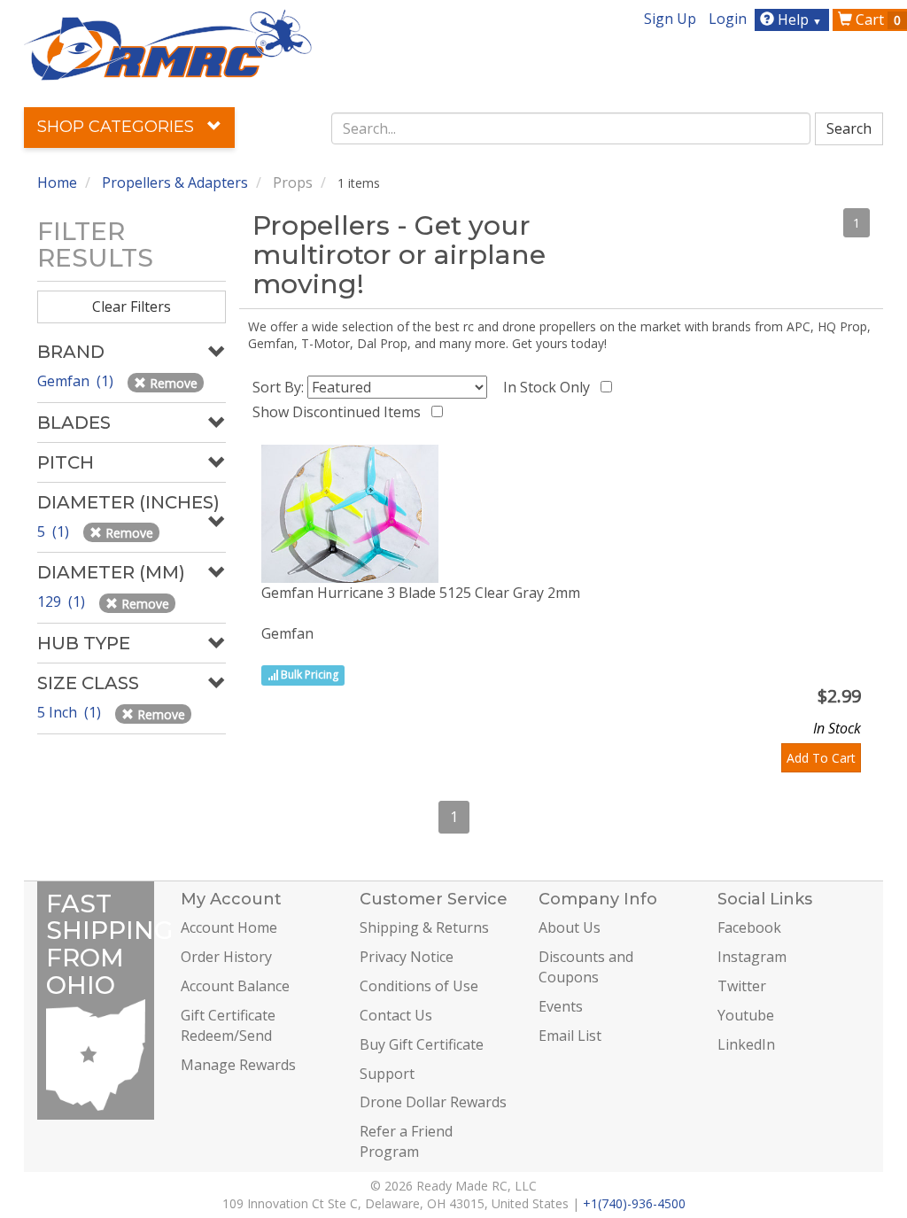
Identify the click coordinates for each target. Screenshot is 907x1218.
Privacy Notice (407, 956)
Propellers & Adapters (175, 182)
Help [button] (798, 19)
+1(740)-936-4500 (634, 1203)
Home (57, 182)
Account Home (229, 927)
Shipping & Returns (424, 927)
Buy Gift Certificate (422, 1044)
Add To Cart (821, 757)
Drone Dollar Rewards (433, 1102)
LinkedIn (746, 1044)
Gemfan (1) (77, 381)
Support (387, 1073)
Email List (570, 1035)
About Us (570, 927)
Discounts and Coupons (586, 967)
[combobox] (570, 128)
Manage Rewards (238, 1064)
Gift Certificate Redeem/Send (228, 1025)
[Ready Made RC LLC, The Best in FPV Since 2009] (168, 43)
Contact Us (396, 1015)
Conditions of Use (419, 986)
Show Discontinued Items (340, 412)
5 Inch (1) (71, 712)
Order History (226, 956)
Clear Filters (131, 306)
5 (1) (55, 531)
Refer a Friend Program (406, 1141)
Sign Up (670, 18)
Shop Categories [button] (117, 126)
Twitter (741, 986)
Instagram (752, 956)
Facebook (749, 927)
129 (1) (63, 601)
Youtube (745, 1015)
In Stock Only (550, 387)
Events (561, 1006)
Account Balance (235, 986)
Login (728, 18)
